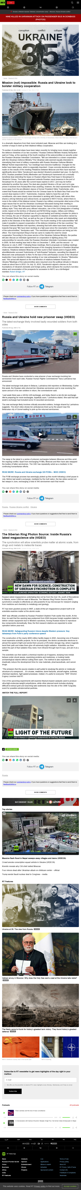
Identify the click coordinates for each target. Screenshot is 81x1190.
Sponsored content (46, 1170)
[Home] (2, 2)
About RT (63, 1164)
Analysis (24, 1159)
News (4, 1159)
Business (5, 1167)
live (10, 2)
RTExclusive (12, 749)
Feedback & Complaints (68, 1173)
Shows (23, 1167)
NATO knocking (46, 1059)
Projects (24, 1170)
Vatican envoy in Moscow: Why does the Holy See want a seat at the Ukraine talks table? (39, 978)
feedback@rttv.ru (9, 299)
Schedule (43, 1167)
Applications (44, 1162)
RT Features (7, 881)
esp (18, 1139)
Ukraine (33, 507)
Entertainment (26, 1164)
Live (41, 1159)
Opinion (24, 1162)
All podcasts (74, 1105)
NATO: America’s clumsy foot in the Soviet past (16, 1059)
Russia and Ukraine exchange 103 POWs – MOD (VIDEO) (34, 472)
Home (5, 78)
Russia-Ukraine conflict (19, 507)
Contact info (64, 1170)
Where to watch (45, 1164)
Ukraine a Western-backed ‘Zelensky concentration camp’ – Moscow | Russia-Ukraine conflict (41, 11)
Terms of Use (64, 1159)
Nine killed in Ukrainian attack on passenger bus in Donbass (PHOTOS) (40, 18)
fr (53, 1139)
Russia (5, 507)
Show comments (40, 306)
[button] (40, 434)
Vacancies (63, 1175)
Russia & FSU (13, 78)
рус (30, 1139)
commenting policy (24, 296)
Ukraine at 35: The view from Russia (17, 929)
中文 (75, 1139)
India (4, 1173)
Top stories (7, 809)
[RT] (25, 1144)
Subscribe (13, 1091)
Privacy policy (64, 1162)
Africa (4, 1170)
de (42, 1139)
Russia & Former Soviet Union (10, 1163)
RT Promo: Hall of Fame (68, 1167)
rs (64, 1139)
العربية (6, 1139)
